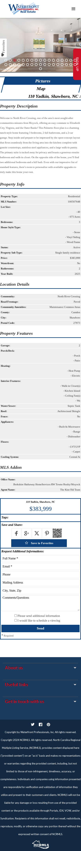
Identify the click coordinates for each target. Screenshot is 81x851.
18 (5, 64)
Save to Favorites (41, 543)
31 (62, 64)
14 (62, 60)
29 (53, 64)
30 (57, 64)
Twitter (33, 724)
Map (41, 88)
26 (40, 64)
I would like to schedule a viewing (38, 620)
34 (75, 64)
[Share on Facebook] (16, 533)
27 (44, 64)
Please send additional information (38, 615)
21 (18, 64)
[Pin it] (47, 533)
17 (75, 60)
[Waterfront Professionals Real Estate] (40, 843)
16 (70, 60)
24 (31, 64)
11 (49, 60)
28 (49, 64)
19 (10, 64)
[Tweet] (36, 533)
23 (27, 64)
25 (36, 64)
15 (66, 60)
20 (14, 64)
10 (44, 60)
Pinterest (48, 724)
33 (70, 64)
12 (53, 60)
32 (66, 64)
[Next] (77, 45)
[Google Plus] (26, 533)
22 (23, 64)
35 (40, 68)
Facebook (40, 724)
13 (57, 60)
